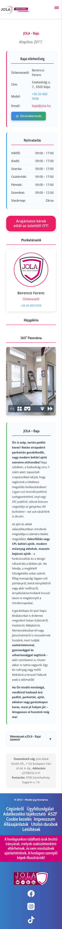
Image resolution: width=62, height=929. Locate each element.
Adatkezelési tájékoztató (24, 814)
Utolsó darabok (44, 824)
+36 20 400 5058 (31, 305)
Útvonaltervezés (28, 116)
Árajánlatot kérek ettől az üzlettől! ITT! (31, 223)
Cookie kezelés (19, 819)
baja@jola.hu (41, 106)
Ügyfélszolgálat (41, 809)
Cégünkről (15, 809)
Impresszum (44, 819)
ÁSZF (53, 814)
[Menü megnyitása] (56, 7)
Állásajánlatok (16, 824)
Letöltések (31, 829)
